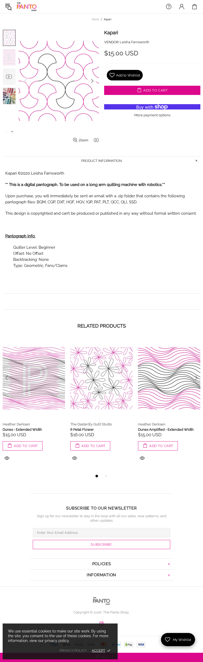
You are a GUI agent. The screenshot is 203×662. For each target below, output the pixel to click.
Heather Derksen (16, 424)
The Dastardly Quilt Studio (91, 424)
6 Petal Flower (82, 429)
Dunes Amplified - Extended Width (166, 429)
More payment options (152, 115)
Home (95, 19)
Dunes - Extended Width (22, 429)
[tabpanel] (34, 405)
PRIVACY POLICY (72, 651)
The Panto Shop (26, 6)
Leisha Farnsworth (134, 42)
